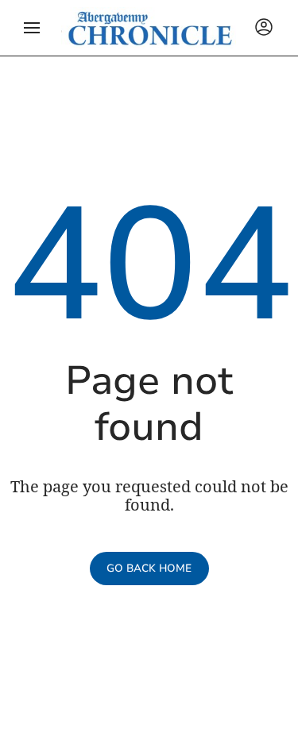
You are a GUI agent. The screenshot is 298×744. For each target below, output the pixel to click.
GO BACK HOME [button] (149, 568)
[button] (32, 28)
